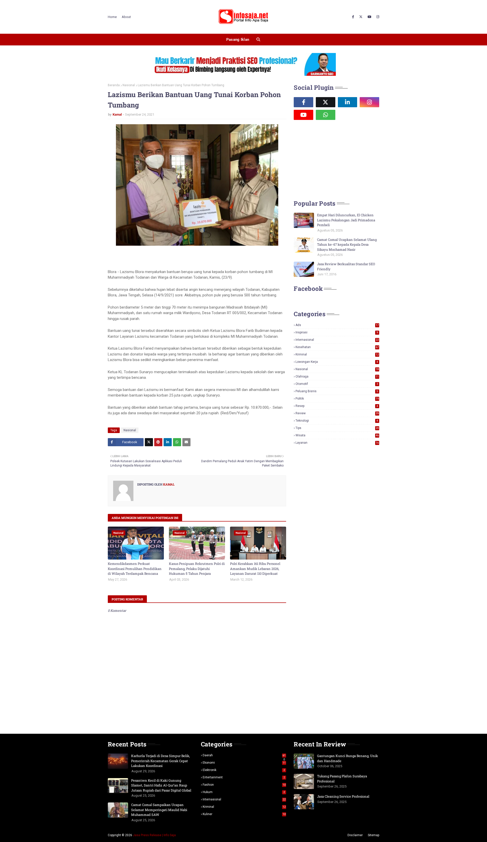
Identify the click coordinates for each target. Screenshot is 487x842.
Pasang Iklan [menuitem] (237, 39)
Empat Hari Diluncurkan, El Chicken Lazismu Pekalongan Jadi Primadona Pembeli (346, 220)
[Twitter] (149, 442)
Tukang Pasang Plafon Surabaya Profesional (342, 778)
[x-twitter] (361, 17)
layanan (337, 442)
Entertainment (244, 777)
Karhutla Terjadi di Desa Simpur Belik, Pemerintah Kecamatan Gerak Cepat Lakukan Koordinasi (160, 761)
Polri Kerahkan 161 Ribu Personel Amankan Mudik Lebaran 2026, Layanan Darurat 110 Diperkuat (255, 568)
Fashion (244, 784)
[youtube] (369, 17)
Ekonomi (244, 762)
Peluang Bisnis (336, 391)
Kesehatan (337, 347)
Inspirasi (336, 332)
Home (112, 17)
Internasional (337, 340)
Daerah (244, 755)
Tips (337, 428)
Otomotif (336, 384)
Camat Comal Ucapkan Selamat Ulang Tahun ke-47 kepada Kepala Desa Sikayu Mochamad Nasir (347, 244)
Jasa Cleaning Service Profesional (343, 796)
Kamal (117, 114)
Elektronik (244, 770)
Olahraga (337, 376)
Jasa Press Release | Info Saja (154, 835)
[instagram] (377, 17)
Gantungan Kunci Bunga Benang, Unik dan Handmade (347, 758)
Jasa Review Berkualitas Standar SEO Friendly (346, 266)
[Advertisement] (332, 159)
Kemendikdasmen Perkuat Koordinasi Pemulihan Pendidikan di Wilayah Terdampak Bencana (135, 568)
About (126, 17)
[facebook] (353, 17)
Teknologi (336, 420)
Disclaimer (355, 835)
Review (337, 413)
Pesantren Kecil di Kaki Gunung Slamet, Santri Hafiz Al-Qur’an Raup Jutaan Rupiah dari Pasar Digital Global (161, 785)
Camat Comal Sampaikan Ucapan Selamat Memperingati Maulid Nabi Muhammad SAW (159, 809)
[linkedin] (347, 102)
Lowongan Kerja (336, 362)
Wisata (337, 435)
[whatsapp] (325, 115)
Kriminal (337, 354)
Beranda (114, 85)
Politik (337, 398)
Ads (337, 325)
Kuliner (244, 814)
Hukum (244, 792)
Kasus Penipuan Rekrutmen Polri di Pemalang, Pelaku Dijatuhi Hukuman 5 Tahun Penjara (197, 568)
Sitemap (373, 835)
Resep (336, 406)
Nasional (129, 85)
